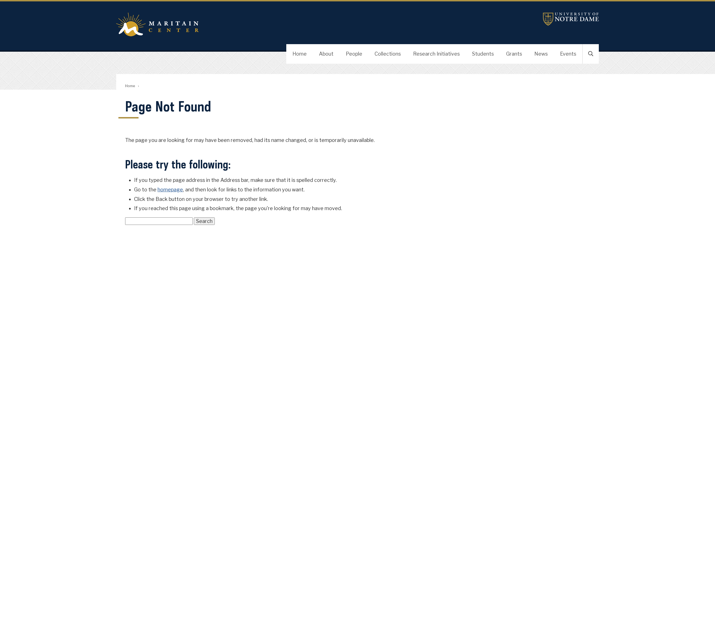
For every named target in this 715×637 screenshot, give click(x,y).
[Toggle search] (591, 54)
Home (299, 54)
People (354, 54)
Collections (388, 54)
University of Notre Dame (571, 19)
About (326, 54)
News (541, 54)
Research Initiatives (436, 54)
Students (483, 54)
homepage (170, 189)
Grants (514, 54)
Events (568, 54)
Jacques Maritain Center (261, 24)
